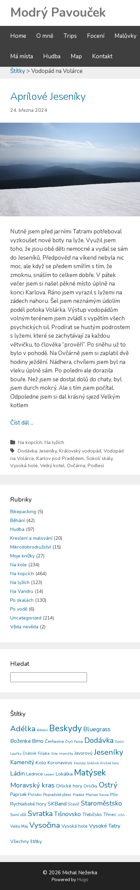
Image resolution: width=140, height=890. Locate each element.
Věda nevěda (24, 627)
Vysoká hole (24, 465)
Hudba (51, 56)
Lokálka (64, 773)
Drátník (29, 753)
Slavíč (74, 804)
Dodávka (27, 450)
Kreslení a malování (31, 538)
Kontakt (102, 56)
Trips (70, 36)
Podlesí (96, 465)
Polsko (35, 795)
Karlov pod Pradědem (60, 458)
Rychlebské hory (28, 803)
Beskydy (65, 728)
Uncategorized (25, 618)
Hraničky (66, 753)
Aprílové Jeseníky (48, 97)
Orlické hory (69, 786)
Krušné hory (109, 763)
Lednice (34, 774)
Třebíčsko (92, 815)
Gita (54, 753)
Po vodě (18, 609)
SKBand (57, 804)
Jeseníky (48, 450)
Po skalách (22, 600)
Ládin (17, 773)
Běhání (17, 520)
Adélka (23, 728)
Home (18, 36)
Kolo (41, 762)
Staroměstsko (101, 803)
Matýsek (90, 773)
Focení (95, 36)
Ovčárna (76, 465)
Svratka (40, 814)
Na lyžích (54, 442)
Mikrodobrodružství (30, 547)
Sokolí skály (99, 458)
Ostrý (108, 785)
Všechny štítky (26, 841)
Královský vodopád (80, 450)
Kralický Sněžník (86, 763)
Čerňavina (54, 741)
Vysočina (44, 825)
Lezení (49, 774)
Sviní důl (18, 814)
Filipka (44, 753)
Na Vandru (21, 591)
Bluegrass (96, 729)
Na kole (18, 565)
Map (76, 56)
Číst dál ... (21, 423)
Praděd (78, 794)
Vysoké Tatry (104, 826)
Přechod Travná (97, 795)
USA (121, 815)
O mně (44, 36)
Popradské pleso (57, 794)
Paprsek (18, 795)
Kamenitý (22, 762)
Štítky (17, 71)
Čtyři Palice (74, 741)
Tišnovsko (67, 814)
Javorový (83, 753)
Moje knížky (22, 556)
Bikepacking (23, 511)
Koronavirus (60, 762)
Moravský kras (32, 785)
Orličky (91, 786)
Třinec (109, 814)
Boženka (20, 741)
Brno (37, 741)
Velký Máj (19, 826)
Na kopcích (30, 442)
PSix (114, 794)
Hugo (82, 880)
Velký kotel (52, 465)
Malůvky (126, 36)
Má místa (21, 56)
